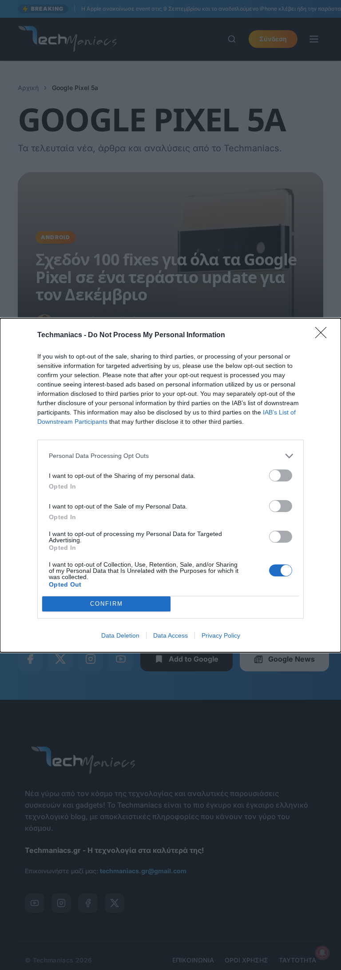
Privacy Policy (221, 635)
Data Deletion (120, 635)
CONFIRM (106, 603)
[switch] (280, 475)
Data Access (170, 635)
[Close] (323, 335)
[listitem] (170, 456)
